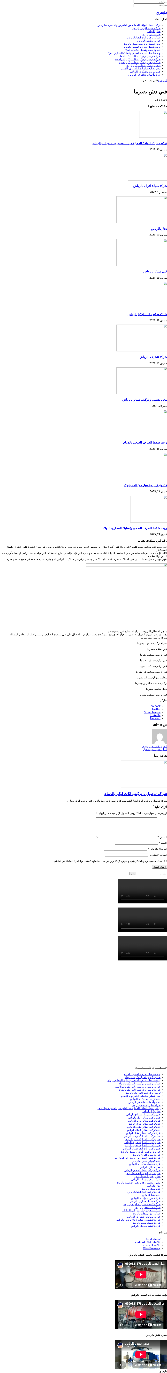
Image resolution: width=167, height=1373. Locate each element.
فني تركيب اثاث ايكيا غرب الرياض (142, 1139)
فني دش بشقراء (155, 749)
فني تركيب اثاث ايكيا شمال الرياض (141, 1148)
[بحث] (165, 2)
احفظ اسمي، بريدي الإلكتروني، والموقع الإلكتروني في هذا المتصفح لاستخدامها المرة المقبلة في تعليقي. (108, 861)
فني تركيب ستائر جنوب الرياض (143, 1126)
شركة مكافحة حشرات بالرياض (143, 1216)
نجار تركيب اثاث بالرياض (147, 1176)
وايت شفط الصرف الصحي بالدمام (142, 46)
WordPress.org (151, 1248)
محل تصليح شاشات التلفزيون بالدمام (140, 68)
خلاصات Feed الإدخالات (147, 1242)
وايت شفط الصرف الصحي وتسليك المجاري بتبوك (133, 53)
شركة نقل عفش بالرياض (147, 1207)
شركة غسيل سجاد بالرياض (146, 1222)
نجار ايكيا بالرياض (151, 1111)
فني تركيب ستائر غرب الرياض (144, 1120)
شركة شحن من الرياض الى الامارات (141, 1210)
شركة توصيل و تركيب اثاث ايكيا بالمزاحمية (137, 59)
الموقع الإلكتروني (158, 854)
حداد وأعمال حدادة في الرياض (144, 74)
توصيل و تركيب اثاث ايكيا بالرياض (142, 65)
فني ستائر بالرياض (150, 34)
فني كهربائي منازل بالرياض (145, 1160)
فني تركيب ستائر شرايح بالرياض (143, 1114)
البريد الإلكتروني (157, 848)
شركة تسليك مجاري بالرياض (145, 1201)
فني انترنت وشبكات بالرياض (145, 71)
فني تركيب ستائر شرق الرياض (144, 1123)
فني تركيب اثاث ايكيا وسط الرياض (142, 1136)
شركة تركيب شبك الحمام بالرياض (142, 1170)
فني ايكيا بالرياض (151, 1195)
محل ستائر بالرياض (150, 1167)
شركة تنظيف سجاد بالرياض (145, 1226)
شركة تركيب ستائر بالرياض (145, 1179)
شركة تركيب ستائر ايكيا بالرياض (143, 1133)
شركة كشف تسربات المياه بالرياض (141, 1204)
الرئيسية (162, 80)
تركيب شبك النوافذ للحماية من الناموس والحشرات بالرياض (128, 25)
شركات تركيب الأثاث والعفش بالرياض (140, 1151)
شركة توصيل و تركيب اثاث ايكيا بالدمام (139, 56)
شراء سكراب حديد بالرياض (146, 1105)
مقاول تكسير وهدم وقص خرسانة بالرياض (138, 1182)
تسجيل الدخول (152, 1239)
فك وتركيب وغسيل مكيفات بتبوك (142, 49)
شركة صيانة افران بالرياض (146, 28)
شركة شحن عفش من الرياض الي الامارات (137, 1157)
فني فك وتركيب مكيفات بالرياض (142, 1173)
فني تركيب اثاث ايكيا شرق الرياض (142, 1142)
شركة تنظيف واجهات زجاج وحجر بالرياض (138, 1219)
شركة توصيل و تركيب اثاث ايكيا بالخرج (139, 62)
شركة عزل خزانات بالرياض (145, 1198)
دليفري (161, 12)
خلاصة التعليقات (151, 1245)
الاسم (163, 842)
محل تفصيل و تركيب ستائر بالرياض (141, 43)
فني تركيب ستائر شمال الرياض (143, 1130)
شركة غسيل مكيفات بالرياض (144, 1164)
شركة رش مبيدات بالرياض (146, 1213)
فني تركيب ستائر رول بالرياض (144, 1117)
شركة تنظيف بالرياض (148, 40)
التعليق (162, 837)
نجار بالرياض (153, 31)
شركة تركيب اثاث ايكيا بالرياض (143, 37)
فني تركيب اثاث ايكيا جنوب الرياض (141, 1145)
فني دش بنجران (154, 746)
